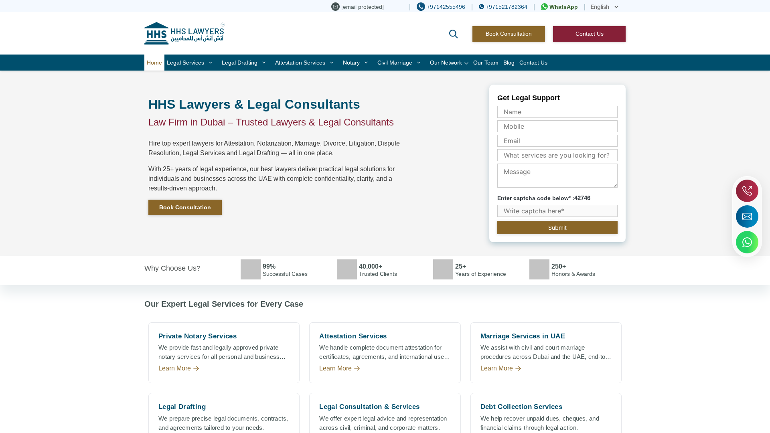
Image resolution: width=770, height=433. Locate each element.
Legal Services (185, 62)
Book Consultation (509, 33)
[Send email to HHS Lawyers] (747, 216)
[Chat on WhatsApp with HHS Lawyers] (747, 242)
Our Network (446, 62)
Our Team (485, 62)
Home (154, 62)
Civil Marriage (394, 62)
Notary (351, 62)
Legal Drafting (239, 62)
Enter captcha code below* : (543, 197)
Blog (509, 62)
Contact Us (589, 33)
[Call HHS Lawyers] (747, 191)
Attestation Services (300, 62)
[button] (453, 34)
